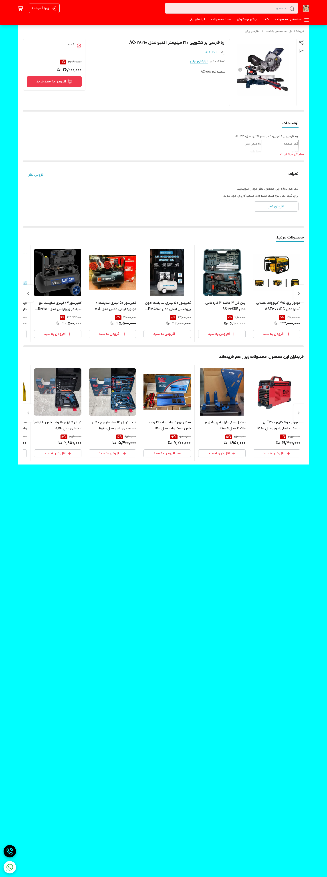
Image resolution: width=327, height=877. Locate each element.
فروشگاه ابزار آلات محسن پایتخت (285, 31)
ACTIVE (211, 52)
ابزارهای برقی (252, 31)
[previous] (298, 293)
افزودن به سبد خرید (51, 81)
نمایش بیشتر (294, 154)
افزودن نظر (36, 174)
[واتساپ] (10, 867)
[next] (28, 293)
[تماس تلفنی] (10, 851)
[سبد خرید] (20, 8)
